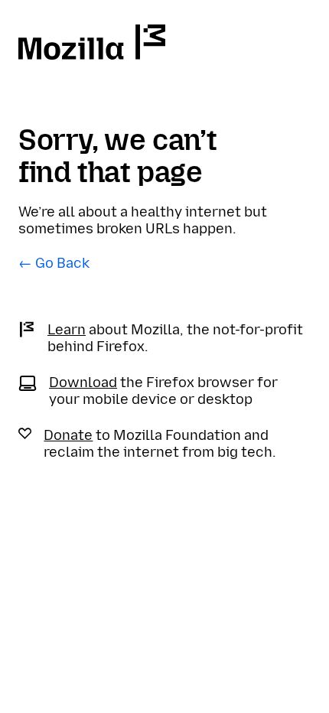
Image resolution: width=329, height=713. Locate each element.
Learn (66, 329)
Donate (68, 435)
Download (83, 382)
